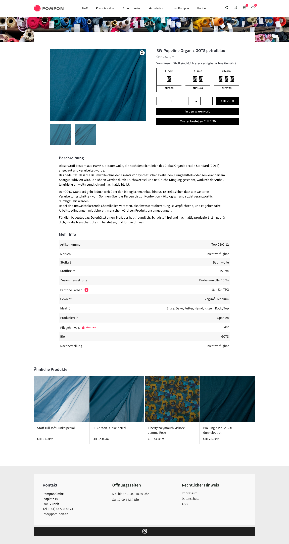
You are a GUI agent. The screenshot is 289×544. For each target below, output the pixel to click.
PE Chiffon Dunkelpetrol (109, 428)
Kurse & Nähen (105, 8)
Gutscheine (156, 8)
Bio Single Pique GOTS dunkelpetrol (218, 430)
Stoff (85, 8)
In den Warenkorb (197, 111)
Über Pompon (180, 8)
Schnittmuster (132, 8)
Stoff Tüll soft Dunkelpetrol (56, 428)
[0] (253, 8)
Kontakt (202, 8)
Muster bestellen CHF (198, 121)
